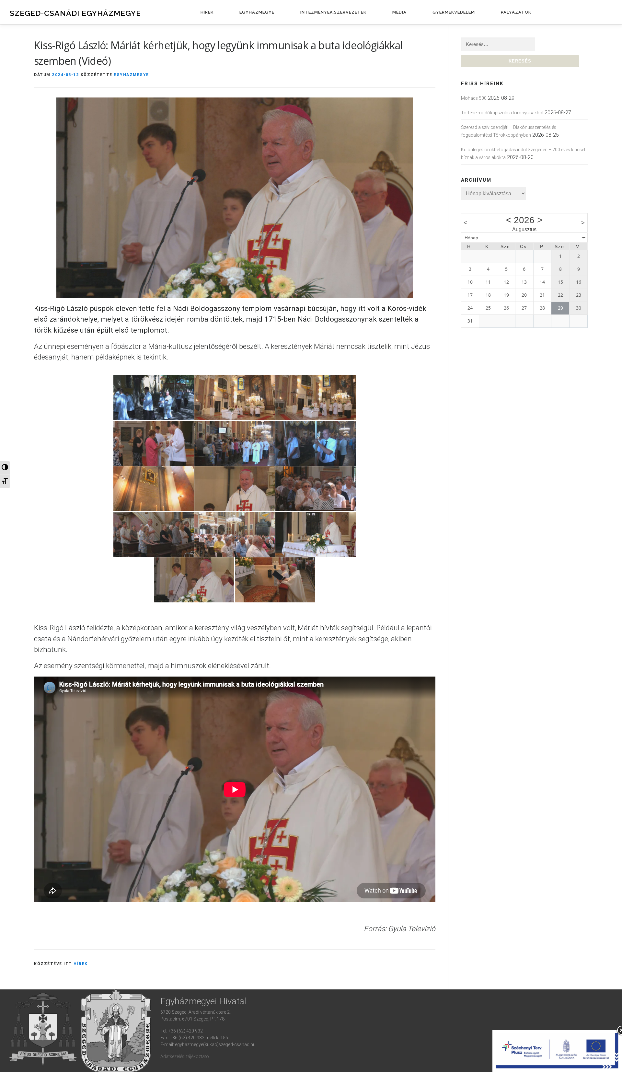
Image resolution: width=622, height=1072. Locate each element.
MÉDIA (399, 12)
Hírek (81, 963)
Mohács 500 (474, 98)
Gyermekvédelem (453, 12)
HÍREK (207, 12)
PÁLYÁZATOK (516, 12)
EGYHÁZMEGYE (256, 12)
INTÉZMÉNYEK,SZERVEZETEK (333, 12)
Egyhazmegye (131, 74)
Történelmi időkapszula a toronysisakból (502, 113)
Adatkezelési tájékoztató (184, 1056)
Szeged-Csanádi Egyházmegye (75, 13)
